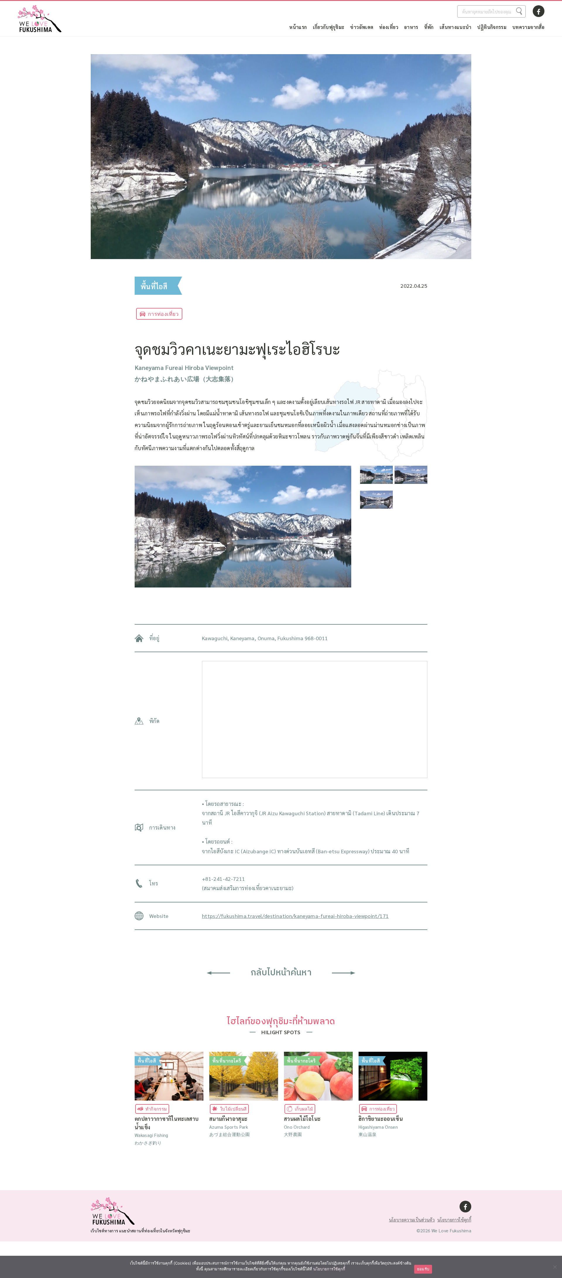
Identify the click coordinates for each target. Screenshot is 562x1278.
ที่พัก (429, 27)
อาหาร (411, 27)
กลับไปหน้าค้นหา (281, 973)
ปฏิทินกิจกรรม (491, 27)
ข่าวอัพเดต (361, 27)
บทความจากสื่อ (528, 27)
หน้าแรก (298, 27)
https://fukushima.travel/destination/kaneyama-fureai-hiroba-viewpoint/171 (295, 915)
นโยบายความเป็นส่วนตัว (412, 1219)
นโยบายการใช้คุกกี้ (454, 1219)
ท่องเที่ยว (388, 27)
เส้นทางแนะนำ (456, 27)
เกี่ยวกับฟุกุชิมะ (329, 27)
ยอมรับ (423, 1269)
